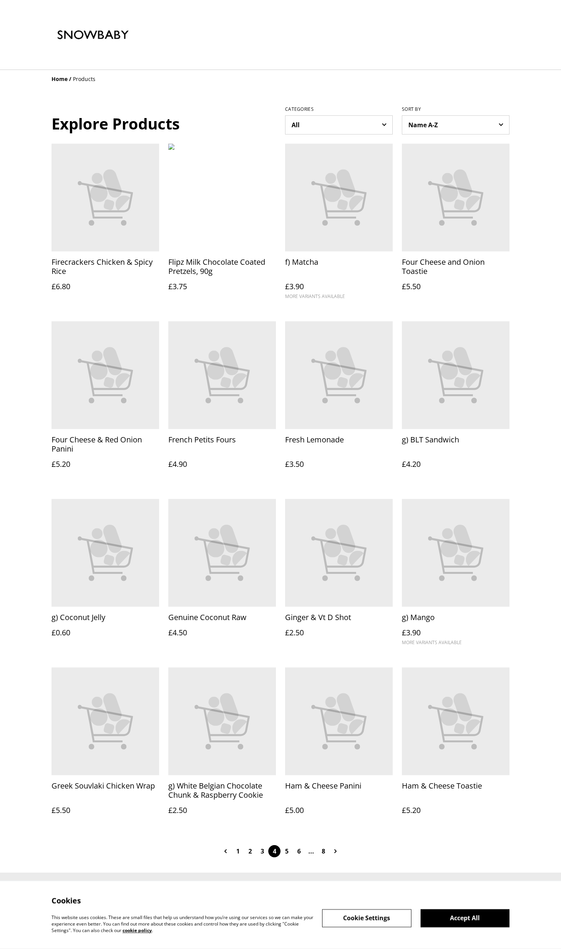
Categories (299, 109)
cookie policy (137, 930)
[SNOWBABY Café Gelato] (93, 35)
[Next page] (335, 851)
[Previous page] (225, 851)
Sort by (411, 109)
